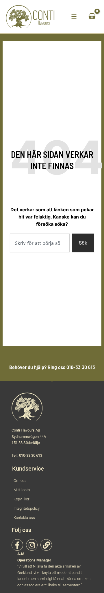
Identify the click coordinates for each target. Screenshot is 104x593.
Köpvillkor (21, 499)
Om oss (20, 480)
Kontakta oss (24, 517)
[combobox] (40, 243)
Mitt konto (22, 490)
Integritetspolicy (27, 508)
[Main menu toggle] (74, 16)
